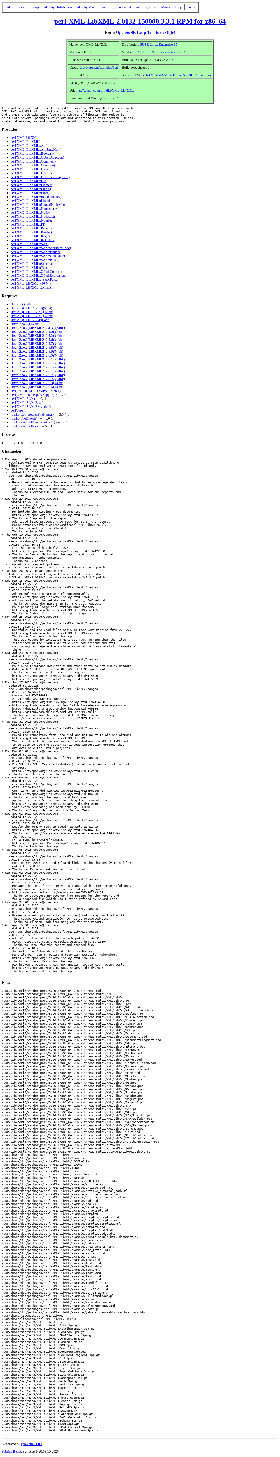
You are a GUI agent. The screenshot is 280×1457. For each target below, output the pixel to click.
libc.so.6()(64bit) (21, 304)
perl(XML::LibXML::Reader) (31, 232)
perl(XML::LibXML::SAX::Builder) (35, 252)
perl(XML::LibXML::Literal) (30, 201)
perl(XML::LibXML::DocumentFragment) (40, 177)
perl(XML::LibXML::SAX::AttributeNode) (40, 248)
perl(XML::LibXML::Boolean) (32, 153)
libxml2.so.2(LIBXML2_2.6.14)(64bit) (37, 359)
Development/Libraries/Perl (99, 67)
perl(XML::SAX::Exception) (30, 406)
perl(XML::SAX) (22, 399)
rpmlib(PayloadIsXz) (24, 426)
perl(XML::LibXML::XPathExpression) (38, 275)
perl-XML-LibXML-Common (31, 287)
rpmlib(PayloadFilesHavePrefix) (32, 422)
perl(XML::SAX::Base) (26, 402)
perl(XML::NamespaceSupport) (32, 395)
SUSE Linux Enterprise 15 (158, 44)
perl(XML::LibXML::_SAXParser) (35, 279)
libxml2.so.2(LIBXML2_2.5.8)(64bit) (36, 347)
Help (178, 7)
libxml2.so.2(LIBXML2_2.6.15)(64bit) (37, 363)
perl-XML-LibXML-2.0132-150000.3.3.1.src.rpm (176, 75)
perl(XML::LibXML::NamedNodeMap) (38, 204)
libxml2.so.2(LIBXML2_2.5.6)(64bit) (36, 339)
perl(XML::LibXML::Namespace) (34, 208)
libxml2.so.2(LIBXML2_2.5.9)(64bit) (36, 351)
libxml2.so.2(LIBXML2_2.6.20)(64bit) (37, 375)
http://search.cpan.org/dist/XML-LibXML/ (105, 90)
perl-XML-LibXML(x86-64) (30, 283)
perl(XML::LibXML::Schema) (31, 264)
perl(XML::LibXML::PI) (27, 224)
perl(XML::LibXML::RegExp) (31, 236)
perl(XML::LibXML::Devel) (30, 169)
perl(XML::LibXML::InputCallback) (35, 197)
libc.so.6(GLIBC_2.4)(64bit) (30, 320)
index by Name (147, 7)
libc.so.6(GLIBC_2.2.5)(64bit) (31, 312)
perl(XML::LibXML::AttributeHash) (35, 149)
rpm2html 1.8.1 (31, 1444)
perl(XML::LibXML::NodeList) (32, 216)
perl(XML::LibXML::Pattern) (31, 228)
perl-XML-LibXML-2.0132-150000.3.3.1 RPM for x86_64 (140, 21)
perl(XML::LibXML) (25, 141)
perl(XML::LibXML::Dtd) (28, 181)
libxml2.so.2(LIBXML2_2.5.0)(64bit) (36, 332)
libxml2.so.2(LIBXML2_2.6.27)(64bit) (37, 379)
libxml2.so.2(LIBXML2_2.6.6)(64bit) (36, 387)
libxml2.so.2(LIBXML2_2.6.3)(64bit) (36, 383)
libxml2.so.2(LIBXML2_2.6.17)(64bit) (37, 367)
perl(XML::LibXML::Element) (31, 185)
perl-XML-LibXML (24, 138)
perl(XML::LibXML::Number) (31, 220)
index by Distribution (57, 7)
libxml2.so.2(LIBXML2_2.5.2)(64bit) (36, 336)
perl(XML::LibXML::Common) (32, 165)
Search (190, 7)
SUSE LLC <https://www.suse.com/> (160, 52)
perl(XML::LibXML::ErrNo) (30, 189)
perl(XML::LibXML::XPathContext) (36, 271)
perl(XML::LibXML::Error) (29, 193)
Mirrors (166, 7)
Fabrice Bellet (11, 1451)
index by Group (28, 7)
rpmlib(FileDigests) (23, 418)
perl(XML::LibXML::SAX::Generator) (37, 256)
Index (9, 7)
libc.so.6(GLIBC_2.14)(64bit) (31, 308)
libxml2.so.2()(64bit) (24, 324)
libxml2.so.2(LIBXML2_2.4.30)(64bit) (37, 328)
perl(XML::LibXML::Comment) (33, 161)
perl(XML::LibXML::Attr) (28, 145)
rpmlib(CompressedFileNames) (32, 414)
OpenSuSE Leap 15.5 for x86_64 (145, 32)
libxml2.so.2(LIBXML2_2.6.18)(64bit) (37, 371)
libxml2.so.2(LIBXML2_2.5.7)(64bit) (36, 343)
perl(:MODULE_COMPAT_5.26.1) (35, 391)
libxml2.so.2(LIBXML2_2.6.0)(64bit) (36, 355)
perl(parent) (18, 410)
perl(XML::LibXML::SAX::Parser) (35, 260)
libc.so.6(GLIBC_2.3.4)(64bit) (31, 316)
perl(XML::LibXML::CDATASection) (37, 157)
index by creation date (117, 7)
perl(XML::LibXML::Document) (33, 173)
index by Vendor (86, 7)
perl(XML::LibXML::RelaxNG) (32, 240)
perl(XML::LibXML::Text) (29, 267)
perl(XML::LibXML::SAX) (29, 244)
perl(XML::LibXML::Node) (30, 212)
